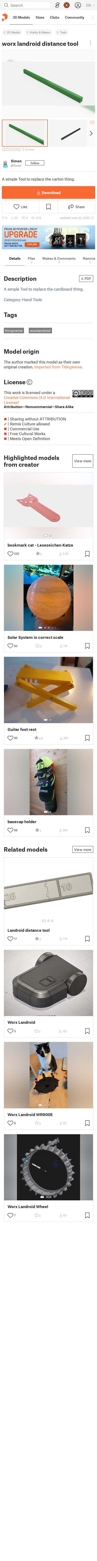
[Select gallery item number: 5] (56, 628)
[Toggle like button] (10, 554)
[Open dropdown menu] (90, 43)
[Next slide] (90, 133)
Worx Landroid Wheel (28, 1206)
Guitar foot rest (22, 729)
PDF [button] (88, 278)
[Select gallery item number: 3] (49, 628)
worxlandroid (40, 330)
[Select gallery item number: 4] (52, 628)
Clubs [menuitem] (54, 17)
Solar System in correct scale (35, 637)
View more (82, 461)
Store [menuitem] (40, 17)
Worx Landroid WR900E (30, 1114)
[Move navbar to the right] (92, 17)
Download (51, 192)
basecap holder (22, 821)
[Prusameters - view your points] (67, 5)
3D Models (13, 32)
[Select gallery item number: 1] (46, 536)
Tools (63, 32)
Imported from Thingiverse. (58, 366)
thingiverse (14, 330)
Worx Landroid (21, 1022)
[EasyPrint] (57, 5)
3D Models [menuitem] (21, 17)
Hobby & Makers (40, 32)
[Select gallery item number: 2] (50, 536)
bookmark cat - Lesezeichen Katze (40, 545)
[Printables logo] (5, 17)
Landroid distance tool (29, 930)
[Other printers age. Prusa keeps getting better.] (48, 237)
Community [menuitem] (74, 17)
